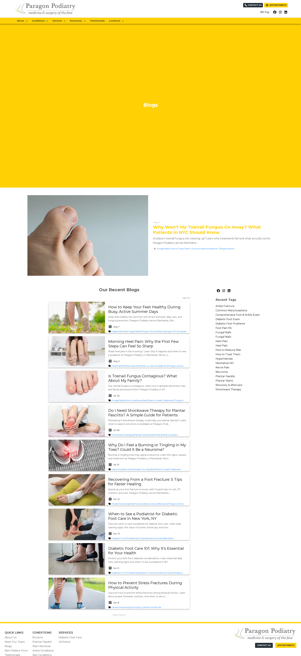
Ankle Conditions (43, 650)
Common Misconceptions (204, 249)
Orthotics (64, 641)
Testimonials (97, 20)
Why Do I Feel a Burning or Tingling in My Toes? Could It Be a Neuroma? (147, 447)
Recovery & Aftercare (156, 504)
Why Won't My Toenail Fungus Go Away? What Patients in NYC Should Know (207, 229)
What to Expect (170, 435)
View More (119, 615)
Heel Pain (117, 366)
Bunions (37, 637)
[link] (147, 309)
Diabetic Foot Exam (148, 573)
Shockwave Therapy (122, 435)
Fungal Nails (163, 249)
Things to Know (226, 249)
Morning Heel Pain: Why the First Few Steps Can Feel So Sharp (143, 343)
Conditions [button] (39, 20)
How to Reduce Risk (136, 400)
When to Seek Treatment (160, 400)
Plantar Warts (224, 380)
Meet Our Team (15, 641)
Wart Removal (41, 646)
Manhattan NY (225, 363)
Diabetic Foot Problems (124, 538)
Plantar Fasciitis (131, 366)
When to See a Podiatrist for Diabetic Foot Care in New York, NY (142, 516)
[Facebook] (218, 291)
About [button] (21, 20)
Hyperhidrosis (119, 331)
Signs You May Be (145, 469)
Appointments (285, 645)
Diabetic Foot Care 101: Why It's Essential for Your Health (146, 550)
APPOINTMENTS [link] (277, 5)
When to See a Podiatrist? (153, 366)
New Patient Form (16, 650)
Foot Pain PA (154, 607)
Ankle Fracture (136, 504)
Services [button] (58, 20)
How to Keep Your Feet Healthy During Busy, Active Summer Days (144, 309)
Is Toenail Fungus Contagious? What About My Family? (142, 378)
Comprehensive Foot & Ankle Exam (156, 538)
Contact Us (254, 5)
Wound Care (166, 573)
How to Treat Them (180, 249)
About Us (10, 637)
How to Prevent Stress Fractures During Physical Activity (145, 585)
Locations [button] (115, 20)
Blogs (8, 646)
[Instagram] (223, 291)
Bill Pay (264, 12)
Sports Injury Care (138, 607)
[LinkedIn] (229, 291)
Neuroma (117, 469)
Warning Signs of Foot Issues (172, 331)
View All (186, 298)
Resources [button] (76, 20)
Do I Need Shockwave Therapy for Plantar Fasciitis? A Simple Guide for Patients (146, 412)
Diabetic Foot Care (70, 637)
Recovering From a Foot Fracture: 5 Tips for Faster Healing (145, 481)
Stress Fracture (119, 504)
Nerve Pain (128, 469)
